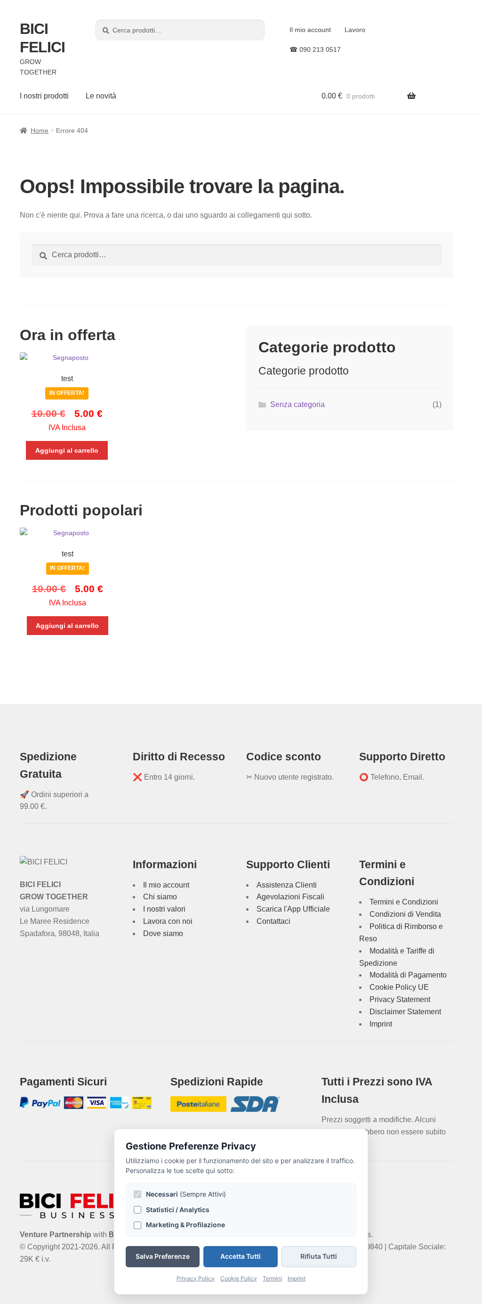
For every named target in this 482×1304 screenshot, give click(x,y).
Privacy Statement (400, 999)
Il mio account (310, 29)
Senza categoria (297, 404)
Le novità (101, 96)
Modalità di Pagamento (408, 975)
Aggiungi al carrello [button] (66, 450)
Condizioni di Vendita (405, 914)
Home (39, 130)
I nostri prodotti (44, 96)
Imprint (381, 1024)
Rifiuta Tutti (318, 1256)
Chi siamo (160, 897)
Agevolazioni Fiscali (290, 897)
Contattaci (273, 921)
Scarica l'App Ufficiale (293, 909)
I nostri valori (164, 909)
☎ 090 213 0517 (315, 49)
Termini (272, 1278)
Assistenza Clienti (287, 885)
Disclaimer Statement (405, 1012)
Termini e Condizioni (404, 902)
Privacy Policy (196, 1278)
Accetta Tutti (240, 1256)
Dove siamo (163, 933)
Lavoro (355, 29)
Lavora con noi (168, 921)
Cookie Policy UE (399, 987)
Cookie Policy (238, 1278)
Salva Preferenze (163, 1256)
